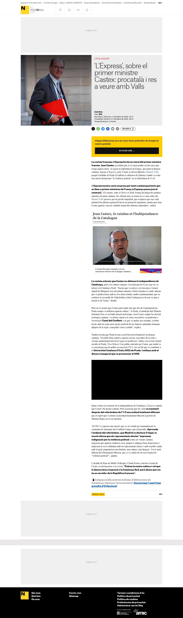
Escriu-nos (75, 593)
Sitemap (73, 596)
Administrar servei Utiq (130, 606)
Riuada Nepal (149, 3)
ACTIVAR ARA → (127, 151)
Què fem (36, 596)
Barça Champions (92, 3)
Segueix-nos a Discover (31, 3)
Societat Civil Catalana (112, 3)
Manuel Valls (152, 171)
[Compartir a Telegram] (103, 128)
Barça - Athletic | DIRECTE (71, 3)
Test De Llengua (51, 3)
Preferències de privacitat (131, 602)
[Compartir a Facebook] (108, 128)
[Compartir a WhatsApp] (98, 128)
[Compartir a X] (93, 128)
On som (35, 599)
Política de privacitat (128, 596)
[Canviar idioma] (78, 10)
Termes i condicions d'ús (130, 593)
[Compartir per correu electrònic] (112, 128)
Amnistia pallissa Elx (133, 3)
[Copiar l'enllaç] (117, 128)
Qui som (35, 593)
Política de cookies (127, 599)
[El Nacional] (25, 10)
